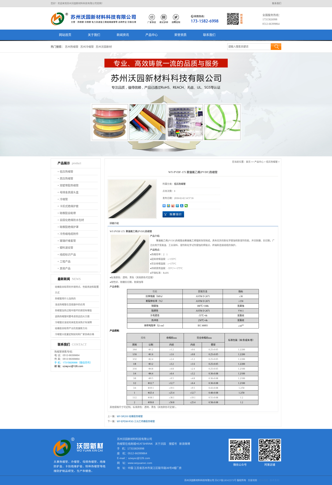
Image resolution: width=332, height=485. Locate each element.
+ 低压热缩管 (65, 171)
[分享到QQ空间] (168, 205)
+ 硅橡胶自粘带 (66, 213)
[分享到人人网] (181, 205)
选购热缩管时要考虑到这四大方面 (72, 316)
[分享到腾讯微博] (177, 205)
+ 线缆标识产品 (66, 254)
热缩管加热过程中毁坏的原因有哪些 (73, 310)
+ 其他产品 (64, 268)
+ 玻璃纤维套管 (66, 240)
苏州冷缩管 (87, 46)
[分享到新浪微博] (173, 205)
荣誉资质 (180, 34)
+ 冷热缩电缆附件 (68, 233)
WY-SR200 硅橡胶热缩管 (130, 416)
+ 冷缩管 (62, 199)
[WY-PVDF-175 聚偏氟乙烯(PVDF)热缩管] (132, 199)
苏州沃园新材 (104, 46)
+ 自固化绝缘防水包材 (70, 220)
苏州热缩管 (71, 46)
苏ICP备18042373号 (225, 480)
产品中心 (151, 34)
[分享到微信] (186, 205)
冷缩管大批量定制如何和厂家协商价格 (74, 334)
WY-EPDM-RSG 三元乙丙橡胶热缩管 (136, 421)
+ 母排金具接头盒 (68, 192)
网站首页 (65, 34)
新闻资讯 (123, 34)
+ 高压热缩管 (65, 178)
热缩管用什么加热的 (65, 298)
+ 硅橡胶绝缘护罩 (68, 227)
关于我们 (94, 34)
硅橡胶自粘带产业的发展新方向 (71, 328)
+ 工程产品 (64, 261)
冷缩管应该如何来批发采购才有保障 (73, 322)
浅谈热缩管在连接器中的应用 (70, 304)
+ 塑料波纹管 (65, 247)
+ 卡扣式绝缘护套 (68, 206)
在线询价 (173, 214)
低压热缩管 (272, 162)
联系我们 (276, 3)
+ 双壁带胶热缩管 (68, 185)
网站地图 (263, 480)
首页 (248, 162)
